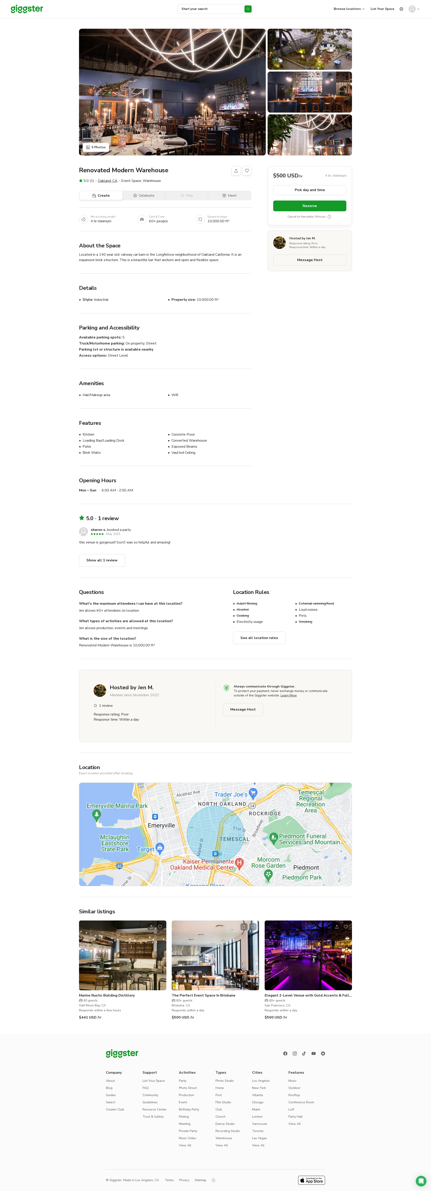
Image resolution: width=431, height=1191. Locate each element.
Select (110, 1102)
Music (292, 1081)
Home (220, 1088)
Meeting (184, 1124)
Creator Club (115, 1109)
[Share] (236, 170)
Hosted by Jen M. (302, 238)
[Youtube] (314, 1053)
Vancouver (259, 1124)
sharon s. (98, 530)
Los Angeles (261, 1081)
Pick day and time (310, 190)
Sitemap (200, 1180)
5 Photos (99, 147)
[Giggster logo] (122, 1053)
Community (150, 1095)
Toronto (258, 1131)
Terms (169, 1180)
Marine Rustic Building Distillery (107, 995)
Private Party (188, 1131)
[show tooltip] (329, 216)
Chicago (258, 1102)
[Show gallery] (172, 92)
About (110, 1081)
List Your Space (382, 9)
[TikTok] (304, 1053)
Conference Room (301, 1102)
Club (219, 1109)
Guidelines (150, 1102)
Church (221, 1117)
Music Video (187, 1138)
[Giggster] (27, 9)
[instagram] (295, 1053)
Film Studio (223, 1102)
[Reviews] (323, 1053)
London (257, 1117)
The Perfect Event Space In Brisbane (203, 995)
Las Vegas (259, 1138)
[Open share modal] (151, 926)
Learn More (289, 695)
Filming (184, 1117)
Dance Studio (225, 1124)
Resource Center (155, 1109)
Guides (111, 1095)
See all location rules (259, 637)
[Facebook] (285, 1053)
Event (183, 1102)
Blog (109, 1088)
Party (182, 1081)
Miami (256, 1109)
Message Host (310, 259)
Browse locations (347, 9)
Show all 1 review (102, 560)
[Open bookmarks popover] (246, 170)
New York (259, 1088)
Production (186, 1095)
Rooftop (294, 1095)
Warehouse (224, 1138)
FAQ (146, 1088)
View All (185, 1145)
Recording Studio (228, 1131)
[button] (421, 1181)
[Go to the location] (122, 955)
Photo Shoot (188, 1088)
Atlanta (257, 1095)
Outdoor (294, 1088)
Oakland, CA (107, 180)
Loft (291, 1109)
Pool (219, 1095)
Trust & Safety (153, 1117)
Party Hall (295, 1117)
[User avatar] (412, 9)
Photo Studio (225, 1081)
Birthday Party (189, 1109)
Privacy (184, 1180)
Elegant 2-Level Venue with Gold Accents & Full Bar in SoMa (307, 995)
